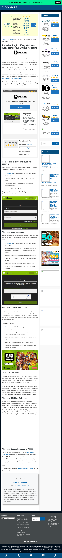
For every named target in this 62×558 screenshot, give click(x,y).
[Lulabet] (46, 103)
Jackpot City (54, 75)
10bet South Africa (54, 86)
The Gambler (9, 7)
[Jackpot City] (46, 76)
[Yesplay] (46, 117)
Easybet (55, 35)
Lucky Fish (7, 26)
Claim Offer (34, 25)
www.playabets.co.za (12, 122)
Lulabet (55, 103)
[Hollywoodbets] (46, 50)
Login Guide (10, 39)
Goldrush (54, 129)
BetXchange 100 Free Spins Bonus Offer (54, 217)
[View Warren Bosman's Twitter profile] (16, 478)
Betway (55, 61)
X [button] (60, 1)
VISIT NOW (20, 107)
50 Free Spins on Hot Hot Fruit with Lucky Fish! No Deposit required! (27, 2)
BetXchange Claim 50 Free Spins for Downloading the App (23, 524)
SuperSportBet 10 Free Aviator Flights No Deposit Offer (49, 164)
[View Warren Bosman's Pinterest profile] (20, 478)
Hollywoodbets (55, 49)
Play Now (55, 25)
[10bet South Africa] (46, 88)
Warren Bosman (20, 482)
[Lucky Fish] (46, 21)
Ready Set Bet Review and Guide (54, 190)
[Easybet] (46, 36)
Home (3, 39)
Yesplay (55, 115)
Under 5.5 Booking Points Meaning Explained (53, 204)
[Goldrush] (46, 130)
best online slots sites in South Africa (11, 78)
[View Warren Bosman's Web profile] (23, 478)
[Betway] (46, 62)
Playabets (29, 144)
